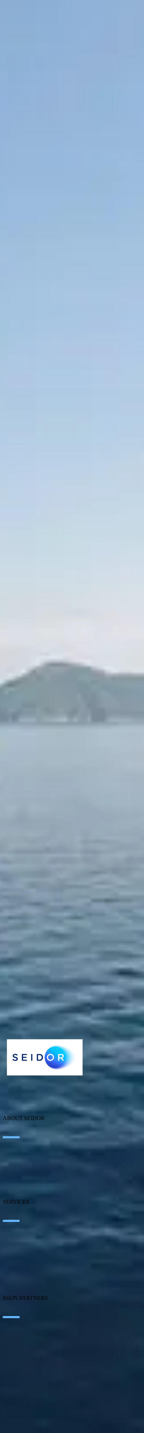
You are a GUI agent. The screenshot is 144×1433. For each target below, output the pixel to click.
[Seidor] (45, 1057)
